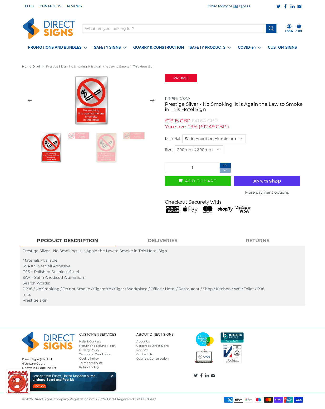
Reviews (142, 350)
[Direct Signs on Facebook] (285, 6)
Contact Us (144, 354)
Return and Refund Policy (97, 345)
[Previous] (30, 100)
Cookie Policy (89, 358)
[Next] (152, 100)
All (38, 66)
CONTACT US (50, 6)
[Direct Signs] (49, 28)
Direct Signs (43, 399)
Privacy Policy (89, 350)
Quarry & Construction (158, 47)
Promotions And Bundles (55, 47)
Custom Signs (282, 47)
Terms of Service (91, 363)
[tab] (67, 240)
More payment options (267, 192)
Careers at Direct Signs (152, 345)
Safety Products (208, 47)
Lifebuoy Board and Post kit (53, 379)
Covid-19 (247, 47)
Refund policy (89, 367)
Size (168, 149)
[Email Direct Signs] (299, 6)
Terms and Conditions (95, 354)
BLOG (29, 6)
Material (172, 138)
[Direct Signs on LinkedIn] (292, 6)
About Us (143, 341)
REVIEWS (74, 6)
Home (26, 66)
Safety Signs (107, 47)
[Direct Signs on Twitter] (278, 6)
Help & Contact (90, 341)
